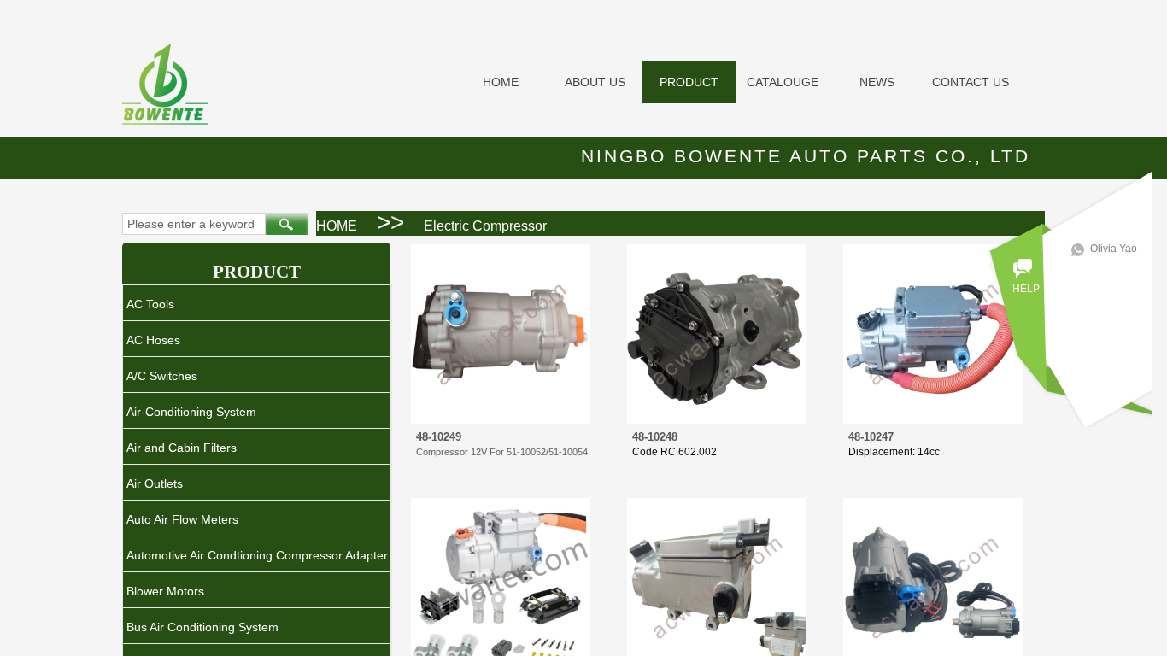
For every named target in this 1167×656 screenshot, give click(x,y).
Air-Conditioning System (191, 412)
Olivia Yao (1113, 249)
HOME (501, 82)
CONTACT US (970, 82)
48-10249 (438, 436)
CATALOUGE (782, 82)
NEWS (876, 82)
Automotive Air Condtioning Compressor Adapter (257, 555)
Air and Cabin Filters (181, 447)
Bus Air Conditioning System (202, 627)
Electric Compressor (485, 226)
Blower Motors (165, 591)
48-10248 (654, 436)
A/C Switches (161, 376)
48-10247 (871, 436)
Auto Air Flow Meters (182, 519)
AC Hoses (153, 340)
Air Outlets (154, 483)
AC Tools (150, 304)
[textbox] (194, 224)
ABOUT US (595, 82)
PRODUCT (689, 82)
